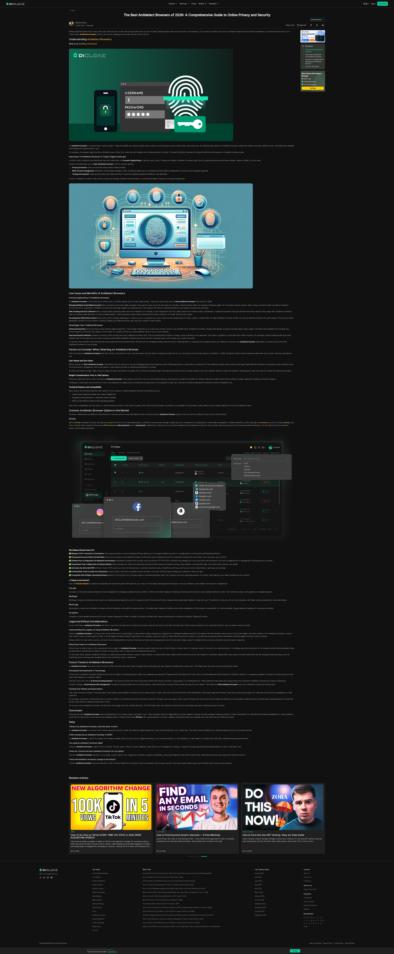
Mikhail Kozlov (81, 23)
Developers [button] (213, 4)
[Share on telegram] (48, 878)
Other (306, 926)
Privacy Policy (328, 943)
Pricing (193, 4)
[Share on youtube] (51, 878)
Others (159, 832)
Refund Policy (350, 943)
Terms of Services (315, 943)
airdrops (286, 422)
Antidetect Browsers (99, 39)
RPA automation (110, 425)
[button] (366, 4)
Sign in (373, 4)
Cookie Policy (338, 943)
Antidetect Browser (87, 44)
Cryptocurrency (76, 832)
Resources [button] (183, 4)
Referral (201, 4)
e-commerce (263, 422)
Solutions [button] (172, 4)
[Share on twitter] (40, 878)
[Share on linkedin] (44, 878)
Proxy (245, 832)
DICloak (78, 422)
